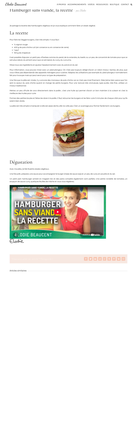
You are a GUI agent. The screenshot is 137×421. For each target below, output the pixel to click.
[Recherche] (131, 4)
